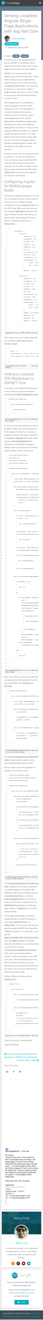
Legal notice (35, 1316)
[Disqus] (21, 1116)
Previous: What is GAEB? (27, 1060)
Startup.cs (9, 1035)
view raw (34, 333)
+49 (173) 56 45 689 (17, 1293)
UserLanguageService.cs (14, 670)
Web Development (11, 44)
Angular (24, 56)
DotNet (16, 56)
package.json (10, 366)
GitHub (28, 333)
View (23, 1302)
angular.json (9, 333)
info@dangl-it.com (27, 1290)
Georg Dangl (19, 39)
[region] (21, 278)
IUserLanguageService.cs (14, 419)
